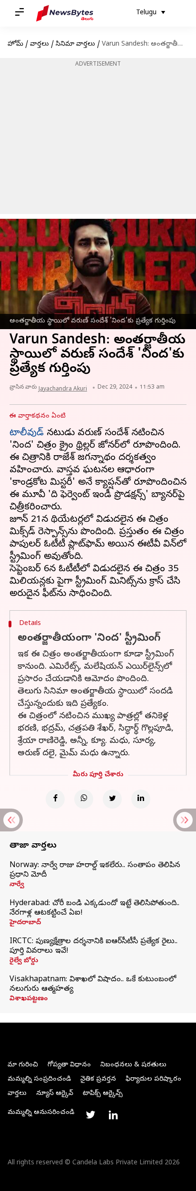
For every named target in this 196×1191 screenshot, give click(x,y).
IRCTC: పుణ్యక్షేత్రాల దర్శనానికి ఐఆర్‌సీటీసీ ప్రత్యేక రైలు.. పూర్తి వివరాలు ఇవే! (93, 946)
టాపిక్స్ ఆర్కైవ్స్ (103, 1093)
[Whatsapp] (83, 799)
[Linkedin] (140, 799)
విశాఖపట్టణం (29, 999)
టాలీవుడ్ (27, 433)
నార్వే (17, 885)
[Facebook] (55, 799)
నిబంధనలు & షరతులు (133, 1065)
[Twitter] (112, 799)
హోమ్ (15, 44)
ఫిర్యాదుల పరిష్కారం (153, 1079)
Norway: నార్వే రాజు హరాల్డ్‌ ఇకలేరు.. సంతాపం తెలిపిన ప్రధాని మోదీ (95, 870)
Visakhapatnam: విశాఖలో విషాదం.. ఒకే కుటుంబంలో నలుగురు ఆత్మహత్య (93, 984)
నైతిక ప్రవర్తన (98, 1079)
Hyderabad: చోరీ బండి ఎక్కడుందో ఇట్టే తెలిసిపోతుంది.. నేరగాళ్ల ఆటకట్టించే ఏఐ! (94, 908)
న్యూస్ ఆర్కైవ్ (54, 1093)
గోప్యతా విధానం (69, 1065)
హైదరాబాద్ (25, 923)
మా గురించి (23, 1065)
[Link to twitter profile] (90, 1115)
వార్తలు (39, 44)
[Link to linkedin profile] (113, 1115)
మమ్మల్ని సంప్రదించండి (39, 1079)
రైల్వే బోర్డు (24, 961)
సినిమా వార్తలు (75, 44)
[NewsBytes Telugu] (64, 13)
